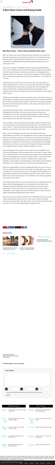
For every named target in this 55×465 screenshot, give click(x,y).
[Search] (53, 2)
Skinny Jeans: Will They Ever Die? (43, 444)
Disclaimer (31, 463)
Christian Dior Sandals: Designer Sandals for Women (44, 240)
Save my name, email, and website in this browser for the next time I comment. (24, 392)
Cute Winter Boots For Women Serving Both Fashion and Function (10, 356)
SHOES (13, 7)
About (21, 463)
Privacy (37, 463)
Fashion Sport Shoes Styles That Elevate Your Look (10, 248)
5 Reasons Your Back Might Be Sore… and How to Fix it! (27, 248)
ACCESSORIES (8, 7)
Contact (25, 463)
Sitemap (48, 463)
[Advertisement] (27, 216)
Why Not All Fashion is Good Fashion (44, 427)
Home (4, 7)
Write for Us (43, 463)
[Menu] (1, 2)
